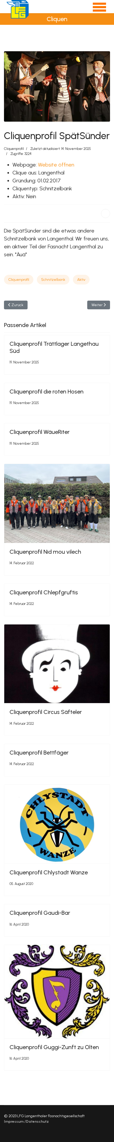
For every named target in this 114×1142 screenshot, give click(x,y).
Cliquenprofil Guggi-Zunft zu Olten (54, 1047)
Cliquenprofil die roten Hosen (47, 391)
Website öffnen (56, 165)
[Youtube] (100, 1131)
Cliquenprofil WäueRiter (40, 431)
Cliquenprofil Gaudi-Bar (40, 912)
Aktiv (81, 279)
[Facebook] (105, 213)
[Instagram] (108, 1131)
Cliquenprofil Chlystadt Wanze (49, 872)
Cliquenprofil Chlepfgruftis (44, 592)
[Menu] (96, 9)
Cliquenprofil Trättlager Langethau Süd (54, 347)
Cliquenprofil (14, 149)
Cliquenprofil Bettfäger (39, 752)
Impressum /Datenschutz (26, 1121)
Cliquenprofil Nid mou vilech (45, 551)
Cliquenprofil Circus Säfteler (46, 711)
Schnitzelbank (53, 279)
